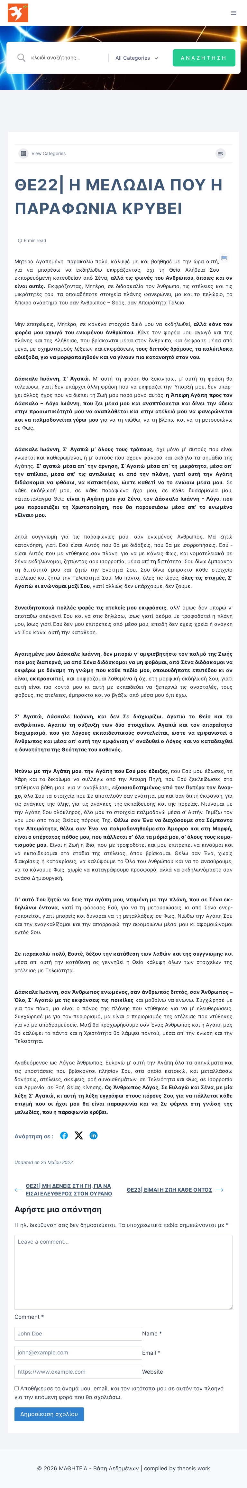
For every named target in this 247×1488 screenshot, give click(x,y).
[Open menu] (233, 13)
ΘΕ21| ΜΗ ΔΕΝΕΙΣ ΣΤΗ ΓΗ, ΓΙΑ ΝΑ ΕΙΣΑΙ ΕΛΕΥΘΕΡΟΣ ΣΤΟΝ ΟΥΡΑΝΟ (69, 1190)
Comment (29, 1317)
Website (152, 1372)
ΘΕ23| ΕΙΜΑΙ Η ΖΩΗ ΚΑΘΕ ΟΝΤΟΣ (169, 1189)
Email (151, 1352)
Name (152, 1333)
